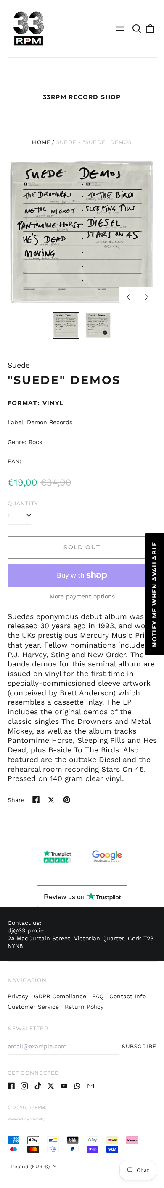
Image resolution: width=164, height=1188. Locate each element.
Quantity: (24, 503)
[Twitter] (51, 1086)
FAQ (97, 996)
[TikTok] (38, 1086)
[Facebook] (11, 1086)
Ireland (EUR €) (31, 1167)
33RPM (37, 1107)
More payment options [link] (82, 596)
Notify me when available (154, 594)
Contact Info (127, 996)
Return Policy (84, 1006)
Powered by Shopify (26, 1119)
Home (41, 142)
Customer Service (33, 1006)
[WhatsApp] (77, 1086)
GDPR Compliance (60, 996)
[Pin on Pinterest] (67, 800)
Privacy (18, 996)
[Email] (91, 1086)
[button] (137, 28)
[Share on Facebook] (36, 800)
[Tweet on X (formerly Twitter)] (51, 800)
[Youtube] (64, 1086)
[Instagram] (24, 1086)
